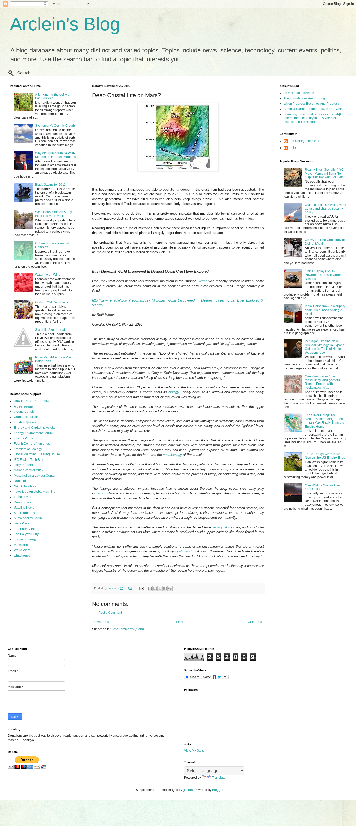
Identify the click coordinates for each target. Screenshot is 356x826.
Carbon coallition (26, 417)
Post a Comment (110, 613)
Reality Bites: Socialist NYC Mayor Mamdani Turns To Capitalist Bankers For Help (324, 173)
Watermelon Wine (47, 274)
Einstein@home (25, 422)
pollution (183, 551)
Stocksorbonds (24, 513)
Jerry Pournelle (24, 465)
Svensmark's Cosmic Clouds (55, 125)
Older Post (255, 622)
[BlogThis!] (155, 588)
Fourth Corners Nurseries (32, 443)
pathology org (23, 497)
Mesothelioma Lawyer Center (35, 475)
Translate (218, 778)
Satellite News (24, 507)
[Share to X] (160, 588)
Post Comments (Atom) (127, 629)
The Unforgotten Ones (304, 141)
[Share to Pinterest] (170, 588)
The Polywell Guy (26, 534)
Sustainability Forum (28, 518)
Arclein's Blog (65, 24)
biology (173, 392)
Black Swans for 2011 (50, 184)
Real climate (23, 502)
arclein (293, 148)
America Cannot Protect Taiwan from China (314, 109)
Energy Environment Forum (33, 433)
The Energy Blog (26, 529)
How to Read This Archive (32, 401)
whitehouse (22, 555)
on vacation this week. (299, 93)
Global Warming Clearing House (37, 454)
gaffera (188, 790)
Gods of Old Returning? (52, 302)
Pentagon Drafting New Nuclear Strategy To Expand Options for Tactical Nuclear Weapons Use (325, 346)
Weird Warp (22, 550)
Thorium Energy (25, 539)
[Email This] (150, 588)
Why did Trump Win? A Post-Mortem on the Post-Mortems (55, 155)
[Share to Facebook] (165, 588)
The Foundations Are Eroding (304, 98)
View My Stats (194, 750)
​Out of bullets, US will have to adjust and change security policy (325, 208)
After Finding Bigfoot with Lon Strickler (52, 96)
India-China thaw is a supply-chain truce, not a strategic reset (325, 310)
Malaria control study (28, 470)
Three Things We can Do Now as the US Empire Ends (325, 455)
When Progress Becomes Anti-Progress (311, 103)
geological (219, 527)
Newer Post (101, 622)
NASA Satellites (25, 486)
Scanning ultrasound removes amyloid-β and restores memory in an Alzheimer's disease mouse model (312, 118)
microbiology (172, 455)
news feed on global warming (35, 491)
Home (179, 622)
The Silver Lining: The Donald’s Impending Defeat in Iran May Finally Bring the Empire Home (324, 420)
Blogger (217, 790)
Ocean (202, 281)
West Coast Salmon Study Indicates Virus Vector (53, 213)
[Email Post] (141, 588)
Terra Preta (21, 523)
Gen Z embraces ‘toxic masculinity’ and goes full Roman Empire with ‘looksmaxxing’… (323, 382)
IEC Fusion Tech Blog (29, 460)
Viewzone (21, 545)
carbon (101, 493)
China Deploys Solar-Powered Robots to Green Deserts (323, 275)
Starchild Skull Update (51, 330)
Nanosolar (21, 481)
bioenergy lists (24, 412)
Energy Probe (23, 438)
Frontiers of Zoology (28, 449)
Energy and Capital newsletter (35, 427)
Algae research (24, 406)
